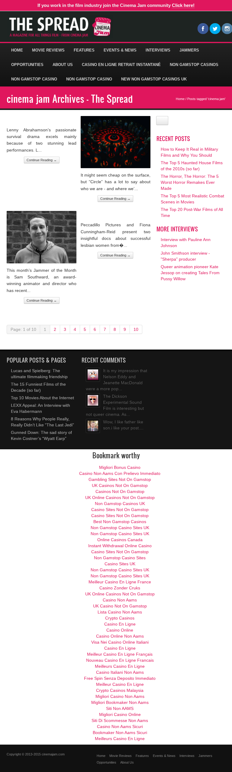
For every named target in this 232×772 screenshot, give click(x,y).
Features (84, 50)
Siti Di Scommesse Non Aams (120, 720)
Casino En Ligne (120, 624)
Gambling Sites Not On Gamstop (120, 479)
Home (17, 50)
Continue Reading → (42, 160)
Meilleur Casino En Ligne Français (120, 654)
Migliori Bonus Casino (119, 467)
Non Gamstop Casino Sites (120, 557)
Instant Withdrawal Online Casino (120, 545)
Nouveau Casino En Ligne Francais (120, 660)
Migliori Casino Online (120, 714)
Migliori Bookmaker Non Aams (120, 702)
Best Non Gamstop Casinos (119, 521)
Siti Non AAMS (120, 708)
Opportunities (27, 64)
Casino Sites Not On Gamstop (120, 509)
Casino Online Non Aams (120, 636)
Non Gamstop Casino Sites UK (120, 527)
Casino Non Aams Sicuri (120, 726)
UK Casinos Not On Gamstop (120, 485)
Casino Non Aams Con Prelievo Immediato (119, 473)
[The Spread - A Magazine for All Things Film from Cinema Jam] (60, 27)
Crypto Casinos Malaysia (119, 690)
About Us (63, 64)
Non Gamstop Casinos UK (120, 503)
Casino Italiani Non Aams (120, 672)
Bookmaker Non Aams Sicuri (120, 732)
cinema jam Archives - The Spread (70, 98)
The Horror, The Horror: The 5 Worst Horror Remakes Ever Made (190, 182)
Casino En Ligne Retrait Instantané (121, 64)
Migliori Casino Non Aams (119, 696)
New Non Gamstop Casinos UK (154, 79)
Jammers (189, 50)
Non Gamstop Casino (34, 79)
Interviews (158, 50)
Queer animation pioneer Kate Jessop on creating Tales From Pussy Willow (190, 272)
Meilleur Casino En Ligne (120, 684)
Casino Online (119, 630)
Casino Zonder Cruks (119, 587)
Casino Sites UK (120, 563)
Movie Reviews (48, 50)
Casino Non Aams (120, 600)
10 (136, 329)
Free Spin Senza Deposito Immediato (120, 678)
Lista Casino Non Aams (120, 612)
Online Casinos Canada (120, 539)
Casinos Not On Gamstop (119, 491)
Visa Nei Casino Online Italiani (120, 642)
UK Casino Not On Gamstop (120, 606)
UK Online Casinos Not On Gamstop (120, 497)
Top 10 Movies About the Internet (42, 397)
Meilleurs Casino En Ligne (120, 666)
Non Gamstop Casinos (194, 64)
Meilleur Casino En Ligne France (120, 581)
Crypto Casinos (119, 618)
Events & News (120, 50)
